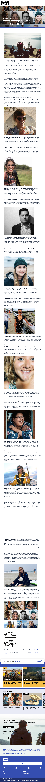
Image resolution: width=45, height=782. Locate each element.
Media (24, 771)
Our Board (25, 775)
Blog (14, 18)
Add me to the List (8, 727)
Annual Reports (26, 773)
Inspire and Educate (7, 18)
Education (39, 661)
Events (4, 773)
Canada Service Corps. (35, 649)
